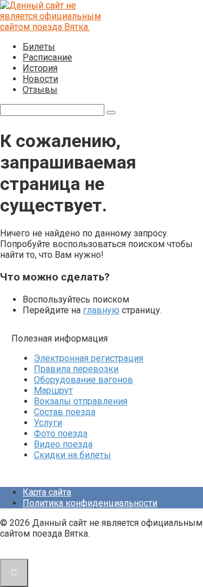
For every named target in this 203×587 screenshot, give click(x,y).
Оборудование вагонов (83, 379)
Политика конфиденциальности (90, 503)
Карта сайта (47, 492)
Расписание (47, 57)
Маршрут (53, 390)
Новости (40, 79)
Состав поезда (64, 412)
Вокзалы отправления (80, 401)
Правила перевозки (76, 369)
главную (101, 310)
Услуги (48, 422)
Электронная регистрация (88, 358)
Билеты (39, 46)
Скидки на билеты (72, 455)
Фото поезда (60, 433)
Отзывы (40, 89)
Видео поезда (63, 444)
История (40, 68)
